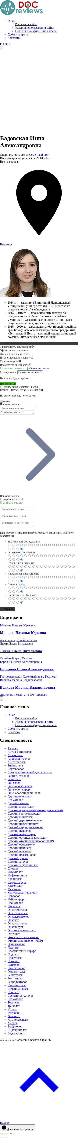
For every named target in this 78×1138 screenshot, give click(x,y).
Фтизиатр (14, 1016)
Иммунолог (15, 872)
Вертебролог (16, 768)
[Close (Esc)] (1, 1133)
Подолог (13, 954)
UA (2, 44)
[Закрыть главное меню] (1, 698)
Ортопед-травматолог (22, 930)
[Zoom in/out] (12, 1133)
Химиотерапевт (18, 1019)
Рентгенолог (16, 978)
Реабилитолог (17, 971)
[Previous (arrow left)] (1, 1137)
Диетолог (6, 694)
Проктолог (15, 957)
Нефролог (14, 906)
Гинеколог (14, 782)
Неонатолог (15, 902)
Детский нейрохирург (22, 834)
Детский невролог (19, 830)
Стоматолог (15, 999)
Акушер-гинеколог (20, 751)
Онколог (13, 920)
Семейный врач (39, 154)
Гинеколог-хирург (19, 789)
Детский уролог (18, 858)
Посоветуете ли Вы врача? (22, 595)
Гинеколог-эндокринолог (24, 793)
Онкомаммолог (17, 923)
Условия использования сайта (34, 27)
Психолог (14, 964)
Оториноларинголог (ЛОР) (25, 940)
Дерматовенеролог (20, 796)
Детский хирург (18, 861)
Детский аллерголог (21, 806)
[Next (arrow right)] (5, 1137)
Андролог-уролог (19, 758)
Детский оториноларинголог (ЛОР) (31, 841)
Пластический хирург (22, 951)
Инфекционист (17, 875)
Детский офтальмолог (22, 844)
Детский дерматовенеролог (25, 820)
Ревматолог (15, 975)
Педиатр (13, 947)
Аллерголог (7, 640)
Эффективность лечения (21, 552)
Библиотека (15, 765)
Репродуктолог (17, 981)
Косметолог (15, 885)
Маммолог (14, 889)
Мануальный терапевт (22, 892)
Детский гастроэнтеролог (24, 813)
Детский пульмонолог (22, 854)
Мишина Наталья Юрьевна (17, 625)
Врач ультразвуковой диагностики (30, 772)
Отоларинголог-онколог (23, 937)
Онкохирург (15, 926)
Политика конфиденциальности (36, 31)
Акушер (13, 748)
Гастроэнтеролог (10, 676)
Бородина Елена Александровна (21, 661)
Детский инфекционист (23, 823)
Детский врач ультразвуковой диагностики (35, 810)
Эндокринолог (17, 1030)
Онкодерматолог (18, 916)
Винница (6, 244)
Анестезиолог (17, 762)
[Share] (5, 1133)
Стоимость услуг (17, 584)
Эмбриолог (15, 1026)
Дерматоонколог (18, 803)
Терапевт (28, 658)
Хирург (12, 1023)
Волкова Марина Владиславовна (21, 680)
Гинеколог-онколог (20, 786)
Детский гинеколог (20, 817)
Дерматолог (15, 799)
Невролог (14, 896)
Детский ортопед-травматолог (27, 837)
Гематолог (14, 779)
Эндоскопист (16, 1033)
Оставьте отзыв (39, 368)
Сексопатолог (17, 985)
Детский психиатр (19, 847)
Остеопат (14, 933)
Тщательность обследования (24, 541)
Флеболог (14, 1012)
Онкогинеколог (18, 913)
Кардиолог (15, 878)
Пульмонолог (16, 968)
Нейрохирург (16, 899)
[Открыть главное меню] (1, 48)
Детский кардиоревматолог (25, 827)
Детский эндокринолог (23, 865)
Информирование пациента (23, 573)
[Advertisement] (39, 91)
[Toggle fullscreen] (9, 1133)
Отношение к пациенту (21, 563)
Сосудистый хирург (20, 995)
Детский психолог (19, 851)
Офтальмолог (16, 944)
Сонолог (13, 992)
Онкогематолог (17, 909)
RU (7, 44)
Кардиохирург (17, 882)
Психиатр (14, 961)
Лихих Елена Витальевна (16, 643)
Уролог (12, 1009)
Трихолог (14, 1005)
